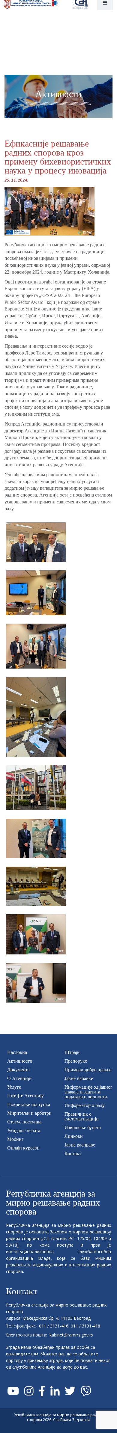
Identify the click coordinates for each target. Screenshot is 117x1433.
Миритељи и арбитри (29, 1113)
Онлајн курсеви (23, 1147)
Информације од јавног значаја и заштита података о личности (88, 1091)
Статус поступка (24, 1121)
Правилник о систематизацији (81, 1116)
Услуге (14, 1087)
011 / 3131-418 (85, 1326)
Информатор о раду (84, 1105)
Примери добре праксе (87, 1069)
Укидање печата (23, 1130)
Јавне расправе (79, 1144)
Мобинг (15, 1139)
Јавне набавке (78, 1078)
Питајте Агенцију (25, 1095)
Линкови (73, 1136)
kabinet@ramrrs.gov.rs (71, 1335)
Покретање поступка (28, 1104)
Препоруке (75, 1061)
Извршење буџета (82, 1127)
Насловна (17, 1052)
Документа (18, 1069)
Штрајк (72, 1052)
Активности (19, 1061)
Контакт (72, 1153)
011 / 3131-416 (53, 1326)
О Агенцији (19, 1078)
